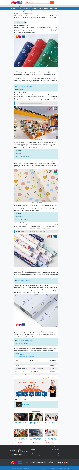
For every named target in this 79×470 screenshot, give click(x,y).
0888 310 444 (15, 453)
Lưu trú (27, 6)
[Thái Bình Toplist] (16, 2)
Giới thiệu (33, 449)
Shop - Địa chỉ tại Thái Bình (22, 8)
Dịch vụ (18, 6)
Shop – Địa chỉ (42, 6)
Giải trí (47, 6)
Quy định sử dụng (55, 449)
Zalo (20, 453)
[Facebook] (58, 462)
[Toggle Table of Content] (25, 22)
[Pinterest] (67, 462)
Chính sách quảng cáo (56, 453)
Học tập (31, 6)
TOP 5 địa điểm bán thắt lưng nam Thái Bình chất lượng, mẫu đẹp (21, 424)
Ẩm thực (13, 6)
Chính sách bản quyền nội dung (58, 455)
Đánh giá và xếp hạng (35, 455)
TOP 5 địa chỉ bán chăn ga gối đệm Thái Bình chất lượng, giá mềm (35, 439)
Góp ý (32, 453)
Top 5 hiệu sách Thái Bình (20, 354)
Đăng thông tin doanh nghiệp (37, 456)
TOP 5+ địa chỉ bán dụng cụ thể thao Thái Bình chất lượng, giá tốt (21, 439)
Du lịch (22, 6)
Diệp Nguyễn (17, 13)
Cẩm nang (65, 6)
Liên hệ (32, 451)
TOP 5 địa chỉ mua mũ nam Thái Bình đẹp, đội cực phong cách (36, 423)
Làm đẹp (36, 6)
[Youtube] (65, 462)
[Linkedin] (62, 462)
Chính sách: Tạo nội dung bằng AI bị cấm (60, 456)
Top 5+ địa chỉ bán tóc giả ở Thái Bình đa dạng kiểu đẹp (51, 423)
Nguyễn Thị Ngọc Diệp (21, 455)
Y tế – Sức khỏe (53, 6)
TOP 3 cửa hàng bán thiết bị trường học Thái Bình (24, 356)
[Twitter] (60, 462)
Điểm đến (60, 6)
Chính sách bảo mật (56, 451)
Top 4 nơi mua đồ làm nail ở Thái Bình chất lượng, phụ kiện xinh (51, 439)
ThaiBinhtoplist (13, 8)
